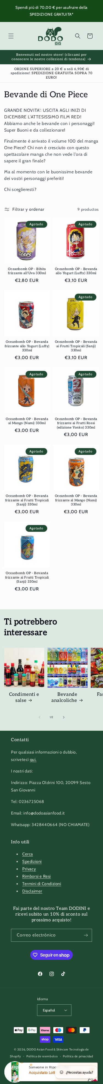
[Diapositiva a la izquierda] (40, 717)
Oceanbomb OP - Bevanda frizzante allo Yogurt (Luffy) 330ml (27, 346)
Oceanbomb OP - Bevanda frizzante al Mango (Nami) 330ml (76, 500)
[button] (11, 36)
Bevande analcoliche (64, 697)
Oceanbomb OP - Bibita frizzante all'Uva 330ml (27, 271)
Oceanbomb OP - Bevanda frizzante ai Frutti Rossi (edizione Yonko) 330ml (76, 423)
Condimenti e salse (24, 697)
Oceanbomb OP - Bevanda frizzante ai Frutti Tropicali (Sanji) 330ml (27, 577)
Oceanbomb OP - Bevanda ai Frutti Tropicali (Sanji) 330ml (76, 346)
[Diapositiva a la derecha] (64, 717)
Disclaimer (32, 891)
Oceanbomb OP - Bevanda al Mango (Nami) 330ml (27, 421)
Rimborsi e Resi (36, 876)
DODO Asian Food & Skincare (47, 1049)
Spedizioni (32, 861)
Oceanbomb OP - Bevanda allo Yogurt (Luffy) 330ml (76, 271)
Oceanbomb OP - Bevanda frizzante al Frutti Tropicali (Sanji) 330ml (27, 500)
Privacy (29, 868)
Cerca (27, 854)
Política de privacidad (78, 1056)
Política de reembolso (42, 1056)
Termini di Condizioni (41, 883)
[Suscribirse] (86, 935)
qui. (33, 759)
